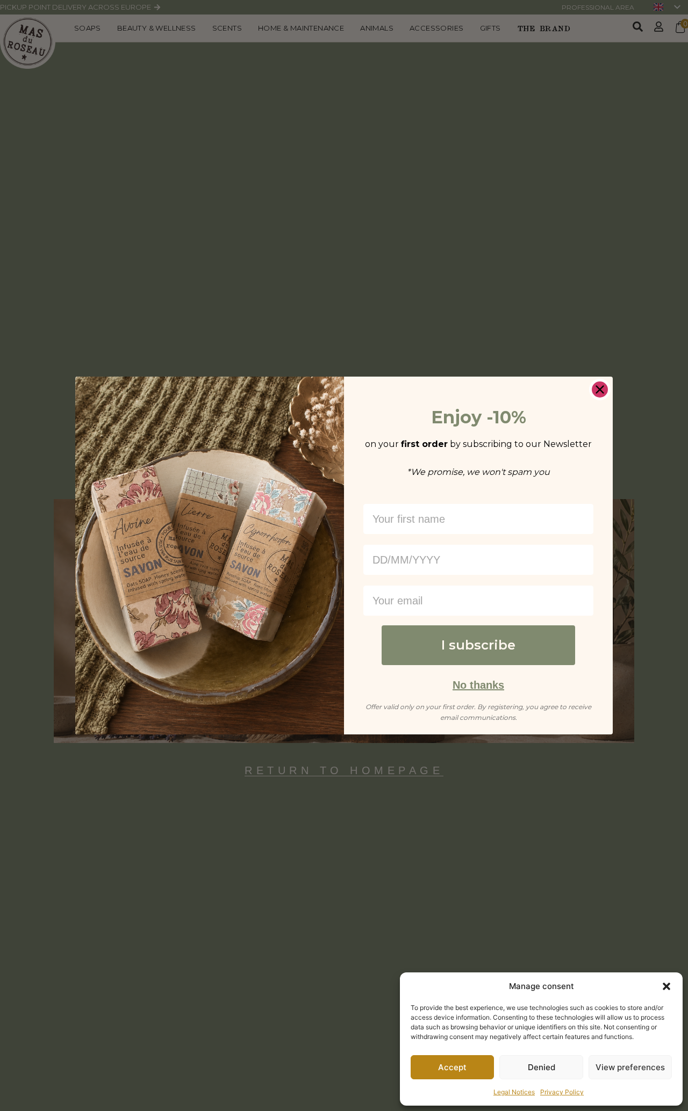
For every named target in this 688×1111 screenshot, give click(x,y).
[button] (666, 986)
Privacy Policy (562, 1092)
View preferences (630, 1067)
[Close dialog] (599, 389)
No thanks (478, 685)
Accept (452, 1067)
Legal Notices (514, 1092)
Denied (541, 1067)
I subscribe (478, 645)
